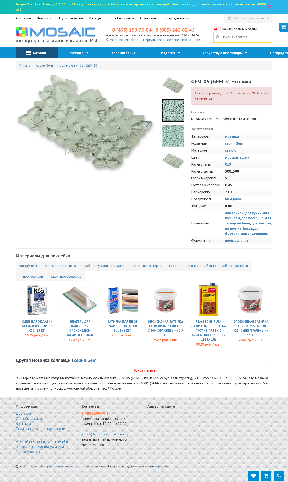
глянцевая (233, 199)
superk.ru (161, 466)
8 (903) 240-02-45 (175, 30)
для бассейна (252, 218)
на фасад (245, 228)
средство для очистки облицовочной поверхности (208, 265)
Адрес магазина (70, 18)
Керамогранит (124, 52)
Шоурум (95, 18)
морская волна (237, 157)
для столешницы (255, 233)
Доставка (23, 18)
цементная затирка (146, 265)
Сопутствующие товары (224, 52)
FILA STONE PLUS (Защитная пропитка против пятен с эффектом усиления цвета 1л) (208, 330)
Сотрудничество (177, 18)
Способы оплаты (121, 18)
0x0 (228, 164)
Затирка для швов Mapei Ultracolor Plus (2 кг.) (123, 325)
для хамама (261, 223)
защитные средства (65, 276)
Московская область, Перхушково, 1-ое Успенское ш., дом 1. (156, 39)
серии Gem (234, 143)
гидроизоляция (31, 276)
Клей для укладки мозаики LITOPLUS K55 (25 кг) (37, 325)
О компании (149, 18)
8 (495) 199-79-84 (131, 30)
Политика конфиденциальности (40, 428)
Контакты (44, 18)
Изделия (169, 52)
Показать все (144, 370)
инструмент (28, 265)
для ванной (234, 213)
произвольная (236, 240)
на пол (230, 228)
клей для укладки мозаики (104, 265)
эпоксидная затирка (60, 265)
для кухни (253, 213)
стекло (230, 150)
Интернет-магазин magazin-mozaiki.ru (68, 466)
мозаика (232, 136)
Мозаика (77, 52)
